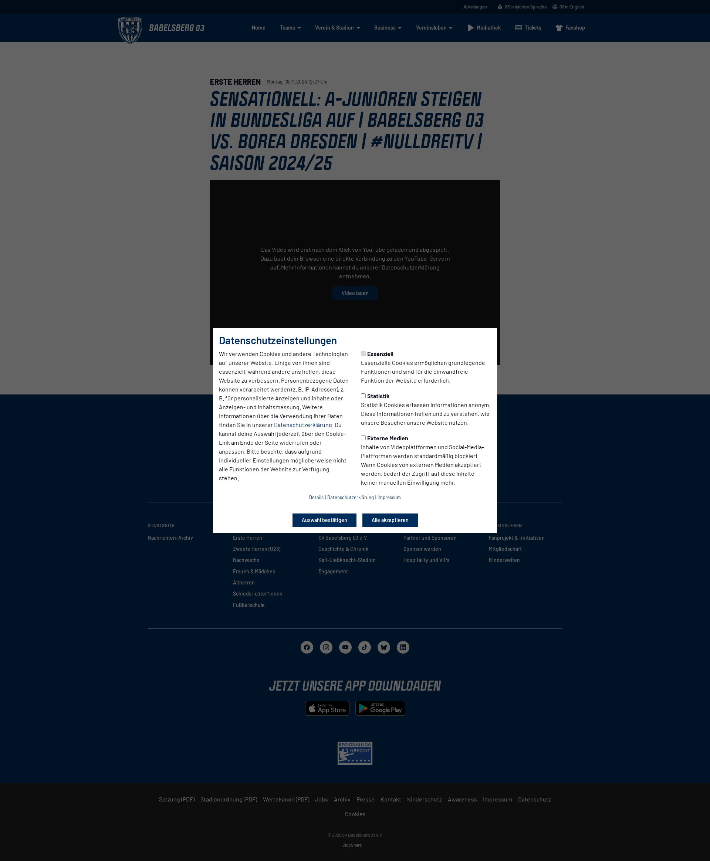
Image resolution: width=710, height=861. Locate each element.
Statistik (378, 395)
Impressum (389, 497)
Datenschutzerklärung (303, 424)
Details (316, 497)
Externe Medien (387, 437)
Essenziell (380, 353)
